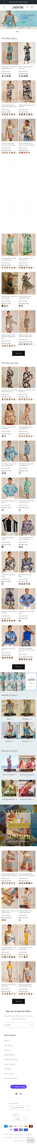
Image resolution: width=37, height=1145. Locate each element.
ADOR (10, 1134)
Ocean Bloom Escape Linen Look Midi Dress (26, 464)
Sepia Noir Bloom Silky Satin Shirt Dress (27, 390)
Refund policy (29, 1134)
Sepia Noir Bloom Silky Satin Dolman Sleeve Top (10, 390)
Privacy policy (9, 1137)
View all (19, 353)
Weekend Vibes (26, 799)
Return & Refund (9, 1064)
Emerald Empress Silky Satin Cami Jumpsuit (9, 297)
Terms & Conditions (10, 1078)
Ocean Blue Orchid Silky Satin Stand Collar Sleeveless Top (27, 650)
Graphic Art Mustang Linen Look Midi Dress (26, 501)
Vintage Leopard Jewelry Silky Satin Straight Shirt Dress (8, 336)
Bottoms (26, 719)
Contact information (19, 1140)
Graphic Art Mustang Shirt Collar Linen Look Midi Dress (27, 184)
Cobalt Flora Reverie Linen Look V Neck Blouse (26, 538)
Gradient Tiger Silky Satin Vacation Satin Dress (9, 222)
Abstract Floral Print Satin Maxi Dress (26, 67)
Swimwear (26, 741)
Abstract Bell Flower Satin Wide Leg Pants (26, 259)
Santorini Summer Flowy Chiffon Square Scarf (25, 911)
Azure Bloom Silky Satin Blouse (8, 649)
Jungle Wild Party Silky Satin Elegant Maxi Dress (10, 67)
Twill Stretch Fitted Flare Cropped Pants (25, 948)
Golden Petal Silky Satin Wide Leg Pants (27, 105)
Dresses (9, 741)
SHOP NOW (18, 681)
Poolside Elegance (27, 775)
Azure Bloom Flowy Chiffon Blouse (26, 612)
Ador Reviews (8, 1045)
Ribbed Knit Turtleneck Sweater (8, 538)
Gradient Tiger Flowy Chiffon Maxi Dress (27, 222)
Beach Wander (8, 775)
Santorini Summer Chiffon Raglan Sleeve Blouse (9, 948)
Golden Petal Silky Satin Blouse (8, 575)
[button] (4, 7)
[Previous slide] (14, 31)
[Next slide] (23, 31)
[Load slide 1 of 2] (17, 31)
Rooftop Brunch (8, 799)
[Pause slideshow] (34, 31)
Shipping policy (30, 1137)
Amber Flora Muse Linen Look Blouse (8, 427)
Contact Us (7, 1050)
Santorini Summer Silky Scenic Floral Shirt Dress (8, 144)
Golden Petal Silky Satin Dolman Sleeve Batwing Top (9, 105)
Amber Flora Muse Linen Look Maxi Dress (25, 427)
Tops (9, 719)
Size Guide (7, 1069)
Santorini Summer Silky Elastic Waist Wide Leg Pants (27, 874)
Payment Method (9, 1055)
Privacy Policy (8, 1073)
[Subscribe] (30, 1024)
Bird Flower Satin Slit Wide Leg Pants (9, 612)
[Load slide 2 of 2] (19, 31)
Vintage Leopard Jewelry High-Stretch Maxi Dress (25, 335)
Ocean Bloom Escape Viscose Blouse (10, 501)
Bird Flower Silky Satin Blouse (25, 575)
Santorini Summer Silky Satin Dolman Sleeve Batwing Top (10, 874)
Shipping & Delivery (10, 1059)
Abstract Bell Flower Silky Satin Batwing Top (9, 259)
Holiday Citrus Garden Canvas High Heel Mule (10, 911)
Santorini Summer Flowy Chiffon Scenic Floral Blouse (27, 144)
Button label (18, 20)
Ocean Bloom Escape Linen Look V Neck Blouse (9, 464)
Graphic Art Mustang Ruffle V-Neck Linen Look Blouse (9, 184)
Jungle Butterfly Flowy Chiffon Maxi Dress (25, 297)
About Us (7, 1041)
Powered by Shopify (17, 1134)
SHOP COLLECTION (18, 825)
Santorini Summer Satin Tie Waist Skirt (9, 985)
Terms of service (19, 1137)
